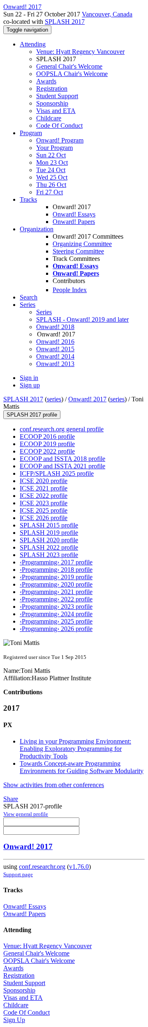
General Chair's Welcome (69, 66)
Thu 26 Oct (51, 184)
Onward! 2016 (55, 341)
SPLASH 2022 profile (49, 547)
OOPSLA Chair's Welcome (72, 73)
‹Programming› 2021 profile (56, 591)
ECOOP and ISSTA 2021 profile (62, 466)
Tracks (28, 199)
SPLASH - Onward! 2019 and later (82, 319)
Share (10, 798)
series (54, 399)
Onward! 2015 (55, 348)
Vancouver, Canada (107, 14)
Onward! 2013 (55, 363)
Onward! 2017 (87, 399)
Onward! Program (59, 140)
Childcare (48, 118)
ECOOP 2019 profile (47, 443)
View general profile (25, 814)
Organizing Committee (82, 243)
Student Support (57, 95)
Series (44, 312)
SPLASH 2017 (65, 21)
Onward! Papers (74, 221)
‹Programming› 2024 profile (56, 613)
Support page (18, 874)
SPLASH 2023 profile (49, 554)
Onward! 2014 (55, 356)
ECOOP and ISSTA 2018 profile (62, 458)
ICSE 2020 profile (43, 480)
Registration (51, 88)
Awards (46, 81)
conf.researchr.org (42, 866)
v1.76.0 (79, 866)
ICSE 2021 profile (43, 488)
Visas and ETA (56, 110)
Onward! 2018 (55, 326)
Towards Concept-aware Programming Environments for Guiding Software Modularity (81, 767)
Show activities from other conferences (53, 784)
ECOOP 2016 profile (47, 436)
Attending (33, 44)
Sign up (30, 385)
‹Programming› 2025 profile (56, 621)
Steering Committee (78, 251)
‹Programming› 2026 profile (56, 628)
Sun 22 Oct (51, 155)
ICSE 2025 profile (43, 510)
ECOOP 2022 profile (47, 451)
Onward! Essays (74, 214)
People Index (70, 289)
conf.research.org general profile (62, 429)
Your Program (54, 147)
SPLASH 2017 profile (32, 415)
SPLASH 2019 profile (49, 532)
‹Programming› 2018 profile (56, 569)
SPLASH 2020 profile (49, 540)
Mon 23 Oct (52, 162)
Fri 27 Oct (49, 192)
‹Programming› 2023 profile (56, 606)
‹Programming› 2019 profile (56, 576)
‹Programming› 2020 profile (56, 584)
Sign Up (14, 1019)
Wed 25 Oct (51, 177)
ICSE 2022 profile (43, 495)
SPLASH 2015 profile (49, 525)
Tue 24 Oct (50, 169)
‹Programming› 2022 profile (56, 599)
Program (31, 132)
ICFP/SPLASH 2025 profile (57, 473)
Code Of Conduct (59, 125)
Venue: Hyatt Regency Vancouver (80, 51)
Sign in (29, 377)
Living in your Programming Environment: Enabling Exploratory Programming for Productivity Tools (75, 749)
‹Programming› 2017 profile (56, 562)
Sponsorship (52, 103)
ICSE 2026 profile (43, 517)
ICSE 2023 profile (43, 503)
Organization (36, 229)
